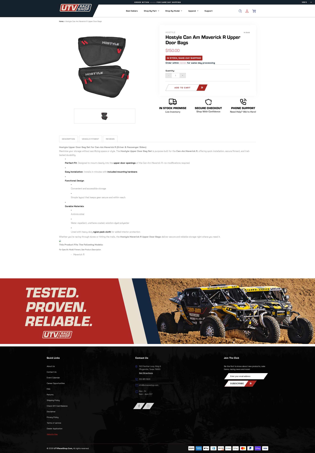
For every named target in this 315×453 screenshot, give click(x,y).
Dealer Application (54, 428)
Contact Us (51, 372)
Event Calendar (53, 377)
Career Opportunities (56, 383)
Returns (50, 394)
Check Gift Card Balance (57, 406)
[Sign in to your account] (247, 11)
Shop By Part (150, 11)
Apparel (192, 11)
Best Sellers (132, 11)
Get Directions (146, 373)
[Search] (240, 11)
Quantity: (170, 70)
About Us (51, 366)
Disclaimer (51, 411)
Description (68, 139)
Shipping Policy (53, 400)
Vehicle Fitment (90, 139)
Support (209, 11)
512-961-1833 (144, 379)
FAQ (48, 389)
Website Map (52, 434)
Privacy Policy (53, 417)
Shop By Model (172, 11)
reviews (110, 139)
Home (61, 21)
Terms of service (54, 423)
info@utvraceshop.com (148, 385)
